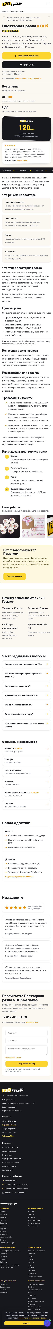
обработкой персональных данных (32, 1318)
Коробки (31, 1287)
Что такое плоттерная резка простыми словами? (23, 675)
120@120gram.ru (34, 78)
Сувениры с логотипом (36, 1251)
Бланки (3, 1231)
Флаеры (3, 1217)
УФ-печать (31, 1295)
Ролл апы (3, 1259)
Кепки (30, 1256)
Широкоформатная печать (10, 1251)
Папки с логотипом (10, 1148)
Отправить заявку (26, 1064)
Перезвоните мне (9, 1125)
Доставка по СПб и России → (14, 1193)
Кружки (30, 1259)
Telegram (18, 78)
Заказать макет (14, 576)
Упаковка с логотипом (36, 1284)
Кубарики (31, 1270)
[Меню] (48, 4)
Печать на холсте (9, 1166)
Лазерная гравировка (36, 1301)
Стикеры (31, 1214)
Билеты (3, 1240)
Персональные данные (11, 1111)
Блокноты (31, 1268)
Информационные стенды (10, 1265)
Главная (5, 11)
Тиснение (31, 1304)
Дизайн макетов (34, 1310)
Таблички (3, 1262)
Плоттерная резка (34, 1307)
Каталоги (3, 1226)
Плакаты (18, 170)
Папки (30, 1293)
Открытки (3, 1284)
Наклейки (31, 1212)
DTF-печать (32, 1298)
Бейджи (31, 1265)
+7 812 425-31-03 (26, 65)
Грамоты (3, 1290)
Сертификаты (5, 1287)
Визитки (3, 1212)
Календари (32, 1273)
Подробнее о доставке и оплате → (19, 877)
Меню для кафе (6, 1237)
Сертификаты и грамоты (12, 1159)
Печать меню (7, 1155)
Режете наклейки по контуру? (19, 714)
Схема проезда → (9, 1107)
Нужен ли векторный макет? (18, 705)
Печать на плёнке (34, 1220)
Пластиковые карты (10, 1163)
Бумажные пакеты (35, 1290)
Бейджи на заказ (9, 1151)
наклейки (40, 178)
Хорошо (26, 1323)
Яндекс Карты (22, 160)
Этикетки (31, 1217)
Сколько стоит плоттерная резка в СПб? (24, 664)
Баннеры (3, 1254)
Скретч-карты (33, 1226)
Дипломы (4, 1293)
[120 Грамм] (12, 4)
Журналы (3, 1229)
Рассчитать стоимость (28, 56)
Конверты (3, 1234)
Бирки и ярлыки (34, 1223)
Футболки (31, 1254)
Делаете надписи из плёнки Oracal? (21, 695)
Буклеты (3, 1220)
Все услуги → (7, 1170)
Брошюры (4, 1223)
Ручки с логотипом (35, 1276)
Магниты (31, 1262)
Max (24, 78)
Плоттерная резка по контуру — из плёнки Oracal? (24, 725)
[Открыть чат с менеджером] (47, 1323)
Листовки (3, 1214)
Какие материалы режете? (17, 686)
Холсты (34, 170)
